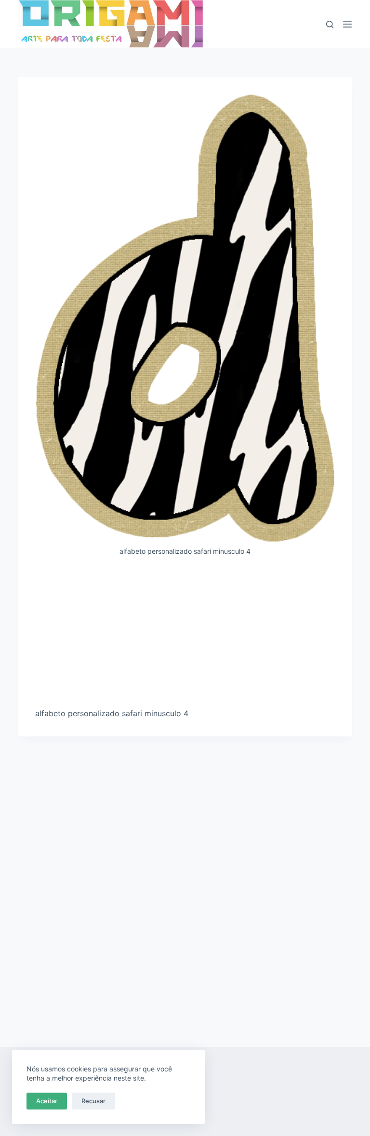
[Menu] (347, 24)
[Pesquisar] (329, 24)
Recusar (93, 1101)
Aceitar (46, 1101)
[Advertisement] (185, 635)
